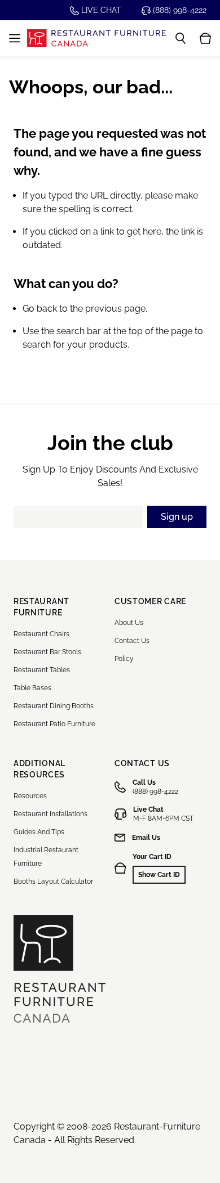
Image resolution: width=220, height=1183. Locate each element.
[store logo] (96, 38)
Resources (30, 796)
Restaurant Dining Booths (54, 706)
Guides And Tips (39, 832)
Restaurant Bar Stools (47, 652)
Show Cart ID (159, 875)
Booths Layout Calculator (53, 881)
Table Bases (32, 688)
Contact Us (132, 641)
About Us (129, 623)
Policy (124, 659)
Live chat (100, 10)
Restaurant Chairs (41, 634)
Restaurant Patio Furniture (54, 724)
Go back (40, 308)
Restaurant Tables (42, 670)
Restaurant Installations (50, 814)
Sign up (177, 516)
